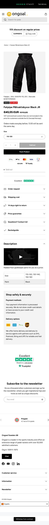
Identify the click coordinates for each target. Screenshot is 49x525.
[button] (45, 14)
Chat (7, 456)
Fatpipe (6, 97)
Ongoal (9, 499)
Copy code (32, 34)
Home (6, 45)
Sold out (32, 145)
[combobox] (24, 19)
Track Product (24, 152)
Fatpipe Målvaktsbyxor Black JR (20, 45)
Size (5, 132)
